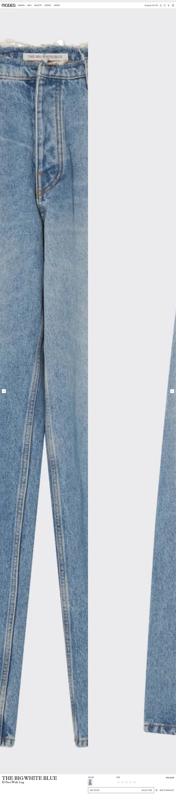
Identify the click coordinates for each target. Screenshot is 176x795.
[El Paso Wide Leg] (90, 782)
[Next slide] (172, 391)
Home (4, 11)
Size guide (170, 777)
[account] (161, 5)
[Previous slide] (4, 391)
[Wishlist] (169, 5)
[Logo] (8, 5)
